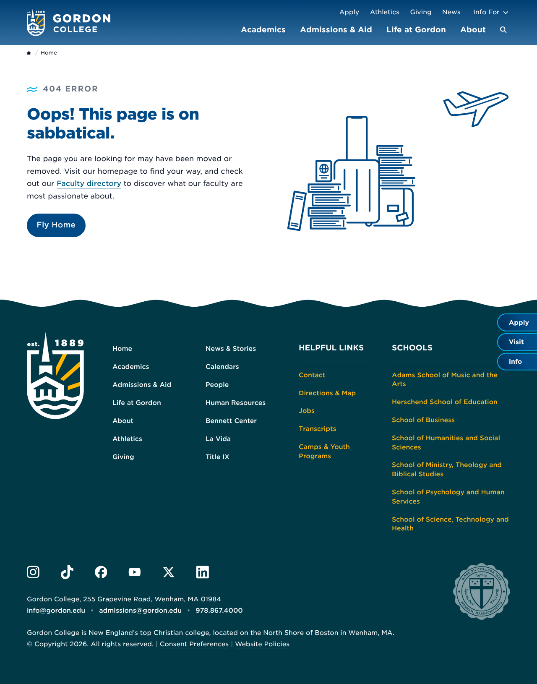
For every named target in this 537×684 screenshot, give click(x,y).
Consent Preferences (194, 644)
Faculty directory (89, 184)
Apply (349, 12)
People (217, 385)
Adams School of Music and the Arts (445, 379)
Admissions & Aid (336, 29)
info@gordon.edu (56, 610)
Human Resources (236, 403)
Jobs (307, 411)
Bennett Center (231, 421)
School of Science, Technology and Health (450, 524)
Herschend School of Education (445, 402)
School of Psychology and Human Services (448, 496)
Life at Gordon (416, 29)
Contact (312, 375)
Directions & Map (327, 393)
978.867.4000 (219, 610)
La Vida (218, 439)
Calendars (222, 367)
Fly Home (56, 225)
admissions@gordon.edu (140, 610)
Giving (421, 12)
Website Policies (262, 644)
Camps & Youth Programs (324, 451)
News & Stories (231, 348)
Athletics (384, 12)
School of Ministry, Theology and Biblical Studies (447, 469)
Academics (263, 29)
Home (122, 348)
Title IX (217, 457)
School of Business (423, 420)
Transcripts (317, 429)
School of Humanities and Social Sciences (446, 442)
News (451, 12)
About (473, 29)
